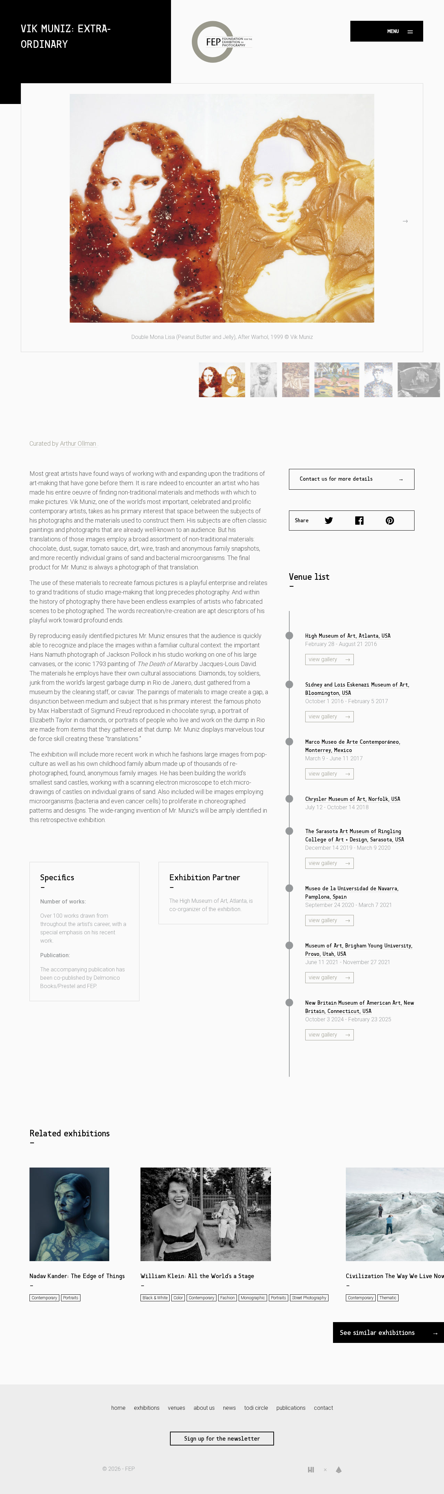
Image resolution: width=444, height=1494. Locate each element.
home (118, 1408)
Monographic (253, 1297)
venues (176, 1408)
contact (323, 1408)
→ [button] (405, 220)
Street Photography (309, 1297)
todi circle (256, 1408)
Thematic (387, 1297)
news (229, 1408)
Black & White (155, 1297)
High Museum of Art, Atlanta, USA (348, 635)
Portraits (70, 1297)
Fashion (227, 1297)
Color (178, 1297)
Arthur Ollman (78, 443)
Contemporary (44, 1297)
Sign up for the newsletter (222, 1438)
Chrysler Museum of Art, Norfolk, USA (352, 799)
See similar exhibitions (377, 1332)
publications (291, 1408)
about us (204, 1408)
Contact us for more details (336, 478)
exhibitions (147, 1408)
